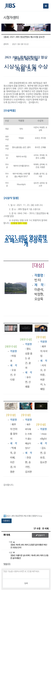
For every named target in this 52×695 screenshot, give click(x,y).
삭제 (46, 528)
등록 (26, 583)
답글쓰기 (41, 535)
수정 (38, 528)
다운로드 (6, 521)
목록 (8, 535)
